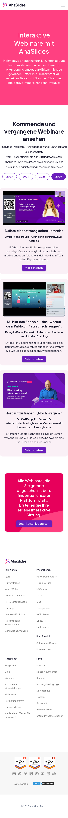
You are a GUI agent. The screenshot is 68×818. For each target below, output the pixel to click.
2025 (42, 176)
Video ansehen (34, 267)
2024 (26, 176)
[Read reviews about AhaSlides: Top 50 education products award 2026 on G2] (48, 763)
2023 (9, 176)
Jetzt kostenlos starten (34, 523)
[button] (62, 5)
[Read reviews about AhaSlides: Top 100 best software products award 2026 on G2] (34, 763)
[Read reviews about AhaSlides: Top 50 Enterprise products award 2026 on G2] (19, 763)
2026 (58, 176)
